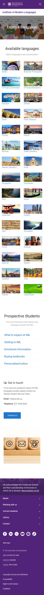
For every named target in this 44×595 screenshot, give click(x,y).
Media (5, 498)
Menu (4, 4)
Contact (6, 524)
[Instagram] (28, 534)
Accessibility (7, 579)
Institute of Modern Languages (19, 12)
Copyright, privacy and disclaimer (15, 574)
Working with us (10, 504)
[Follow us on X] (17, 534)
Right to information (10, 584)
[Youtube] (22, 534)
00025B (13, 560)
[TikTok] (34, 534)
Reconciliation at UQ (30, 491)
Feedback (6, 589)
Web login (6, 543)
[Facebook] (5, 534)
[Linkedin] (11, 534)
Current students (10, 511)
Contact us (12, 415)
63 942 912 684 (13, 555)
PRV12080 (13, 565)
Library (6, 517)
